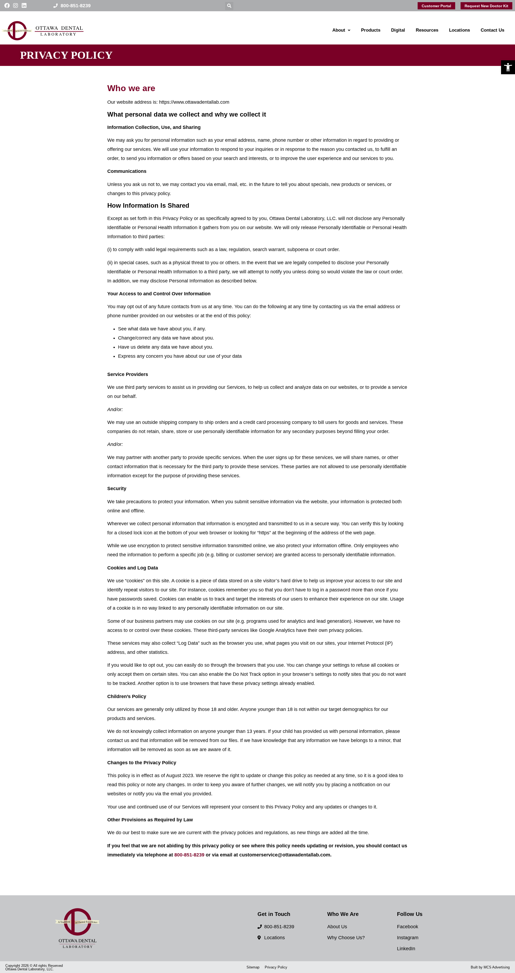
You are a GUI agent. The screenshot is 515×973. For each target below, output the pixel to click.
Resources (427, 30)
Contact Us (492, 30)
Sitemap (253, 967)
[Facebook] (7, 5)
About (338, 30)
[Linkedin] (24, 5)
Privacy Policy (276, 967)
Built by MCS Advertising (490, 967)
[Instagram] (15, 5)
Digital (398, 30)
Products (370, 30)
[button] (508, 67)
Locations (459, 30)
